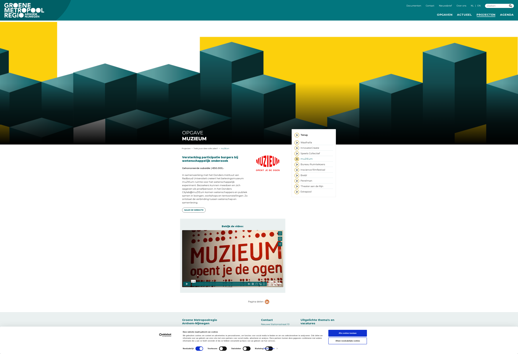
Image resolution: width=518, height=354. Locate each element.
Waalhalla (313, 142)
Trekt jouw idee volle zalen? (206, 148)
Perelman (313, 180)
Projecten (486, 14)
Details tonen (269, 349)
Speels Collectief (317, 153)
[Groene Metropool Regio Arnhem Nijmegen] (24, 10)
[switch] (223, 348)
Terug (304, 135)
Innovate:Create (317, 147)
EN (479, 5)
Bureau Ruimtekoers (317, 164)
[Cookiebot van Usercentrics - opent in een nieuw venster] (165, 335)
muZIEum (314, 158)
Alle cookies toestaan (348, 333)
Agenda (507, 14)
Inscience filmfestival (317, 169)
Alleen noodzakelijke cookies (347, 341)
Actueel (464, 14)
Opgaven (445, 14)
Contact (430, 5)
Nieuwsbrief (445, 5)
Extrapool (313, 191)
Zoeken (510, 5)
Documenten (413, 5)
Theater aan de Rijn (317, 186)
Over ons (461, 5)
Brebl (311, 175)
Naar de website (193, 210)
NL (472, 5)
